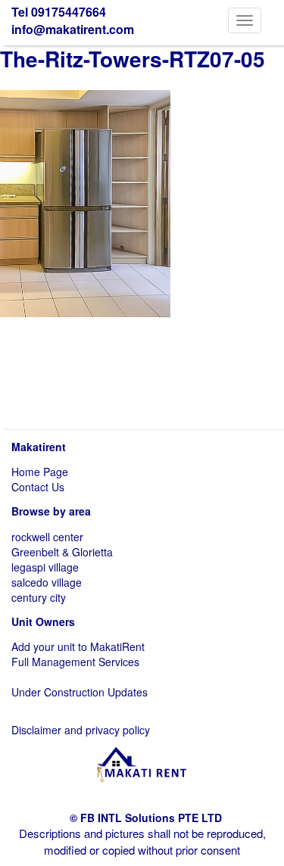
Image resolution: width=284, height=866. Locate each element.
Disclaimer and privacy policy (80, 729)
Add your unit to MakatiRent (78, 646)
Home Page (39, 471)
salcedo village (46, 582)
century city (38, 597)
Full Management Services (75, 661)
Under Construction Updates (79, 691)
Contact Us (37, 486)
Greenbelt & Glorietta (62, 551)
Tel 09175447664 (58, 11)
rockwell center (47, 536)
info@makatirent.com (72, 29)
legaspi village (45, 567)
